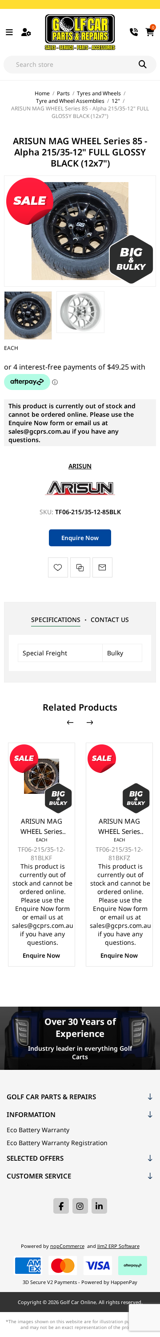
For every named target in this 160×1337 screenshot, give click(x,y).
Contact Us (110, 619)
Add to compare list (80, 567)
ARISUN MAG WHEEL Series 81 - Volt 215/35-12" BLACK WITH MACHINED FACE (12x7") (41, 827)
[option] (28, 315)
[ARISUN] (80, 494)
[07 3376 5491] (134, 32)
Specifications (55, 619)
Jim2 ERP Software (118, 1246)
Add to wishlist (58, 567)
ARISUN (80, 466)
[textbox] (71, 64)
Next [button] (90, 722)
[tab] (55, 620)
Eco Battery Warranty (38, 1130)
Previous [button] (70, 722)
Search (147, 64)
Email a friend (102, 567)
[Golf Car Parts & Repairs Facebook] (61, 1206)
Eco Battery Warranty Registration (57, 1142)
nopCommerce (67, 1246)
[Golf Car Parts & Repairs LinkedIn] (99, 1206)
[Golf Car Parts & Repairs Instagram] (80, 1206)
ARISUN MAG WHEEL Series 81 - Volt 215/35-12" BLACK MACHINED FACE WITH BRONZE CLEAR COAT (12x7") (119, 827)
